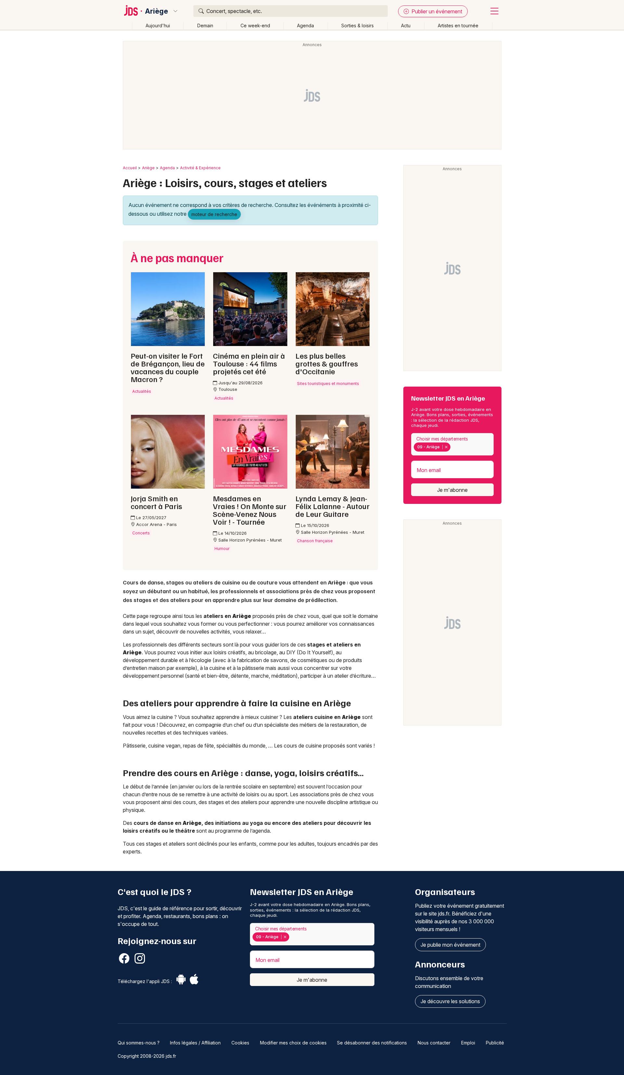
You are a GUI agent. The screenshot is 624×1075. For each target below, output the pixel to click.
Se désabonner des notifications (372, 1042)
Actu (405, 25)
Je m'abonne (452, 490)
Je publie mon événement (450, 944)
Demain (205, 25)
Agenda (305, 25)
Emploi (468, 1042)
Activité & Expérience (200, 167)
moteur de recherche (214, 214)
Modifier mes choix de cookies (293, 1042)
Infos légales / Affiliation (195, 1042)
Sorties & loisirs (357, 25)
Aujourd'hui (158, 25)
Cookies (240, 1042)
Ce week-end (255, 25)
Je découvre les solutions (450, 1001)
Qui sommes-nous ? (139, 1042)
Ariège (156, 11)
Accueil (130, 167)
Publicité (495, 1042)
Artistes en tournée (458, 25)
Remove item (446, 447)
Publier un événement (436, 11)
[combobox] (452, 444)
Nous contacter (434, 1042)
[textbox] (453, 447)
